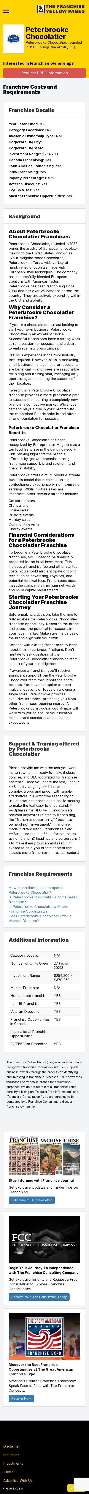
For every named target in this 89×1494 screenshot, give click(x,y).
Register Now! (21, 1398)
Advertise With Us (18, 1480)
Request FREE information (44, 73)
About (8, 1472)
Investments (13, 1463)
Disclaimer (11, 1446)
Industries (11, 1455)
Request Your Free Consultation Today (39, 1297)
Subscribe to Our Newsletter (31, 1200)
